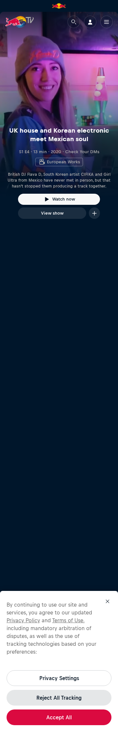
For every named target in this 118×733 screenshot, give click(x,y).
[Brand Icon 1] (59, 6)
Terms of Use (67, 620)
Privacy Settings (59, 678)
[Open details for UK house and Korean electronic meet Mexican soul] (59, 121)
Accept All (59, 717)
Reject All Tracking (59, 698)
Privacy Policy (23, 620)
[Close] (107, 601)
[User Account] (90, 22)
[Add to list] (94, 213)
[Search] (74, 22)
